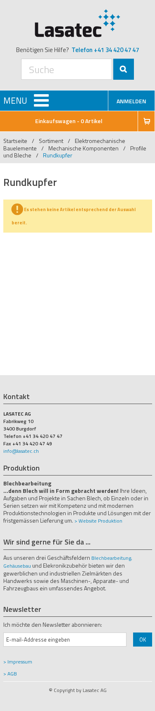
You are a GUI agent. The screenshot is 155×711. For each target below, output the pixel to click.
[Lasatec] (77, 23)
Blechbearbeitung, (111, 558)
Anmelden (131, 101)
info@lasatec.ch (21, 451)
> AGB (10, 674)
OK (142, 639)
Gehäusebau (17, 566)
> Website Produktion (98, 521)
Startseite (15, 140)
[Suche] (123, 69)
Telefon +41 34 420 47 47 (105, 50)
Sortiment (51, 140)
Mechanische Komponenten (83, 148)
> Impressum (17, 662)
